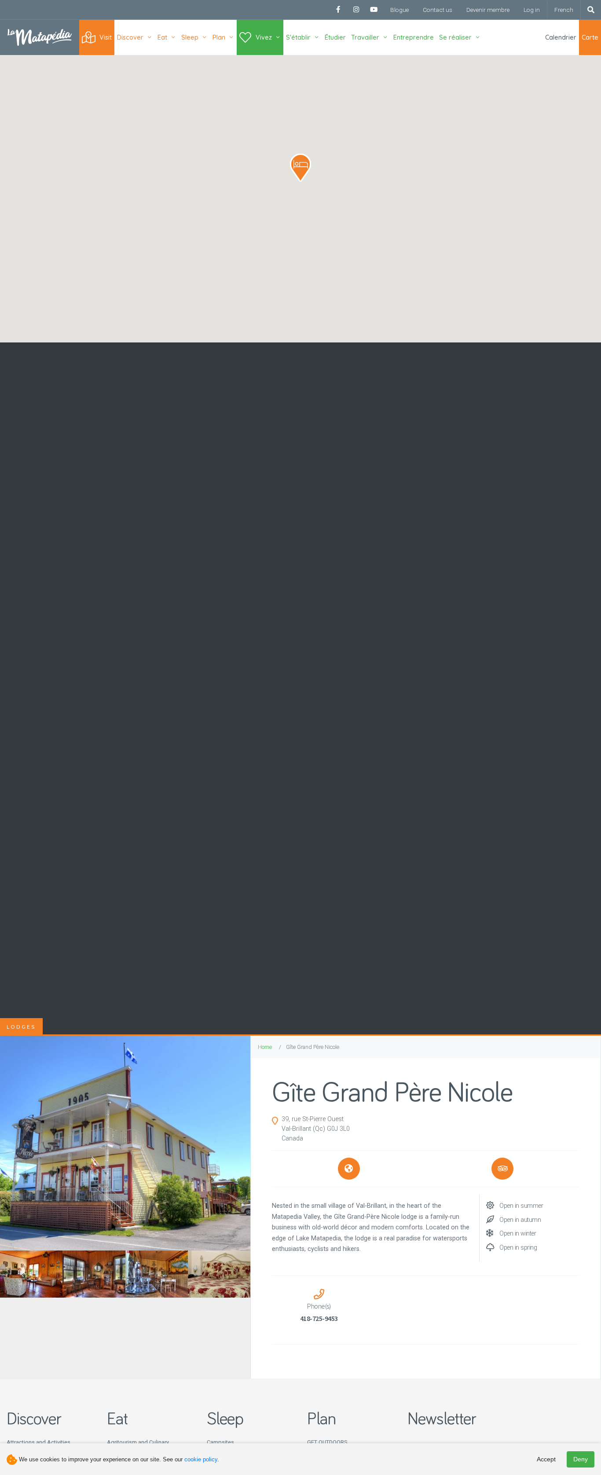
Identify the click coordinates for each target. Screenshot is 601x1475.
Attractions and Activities (38, 1442)
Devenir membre (487, 9)
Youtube (373, 10)
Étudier (335, 37)
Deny (580, 1459)
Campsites (220, 1442)
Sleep (189, 37)
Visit (105, 37)
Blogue (399, 9)
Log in (532, 9)
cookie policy (200, 1459)
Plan (219, 37)
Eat (162, 37)
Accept (546, 1459)
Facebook (338, 10)
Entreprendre (413, 37)
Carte (590, 37)
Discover (130, 37)
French (563, 9)
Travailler (365, 37)
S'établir (298, 37)
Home (265, 1047)
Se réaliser (455, 37)
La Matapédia (39, 37)
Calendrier (560, 37)
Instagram (356, 10)
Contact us (437, 9)
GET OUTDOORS (327, 1442)
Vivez (264, 37)
